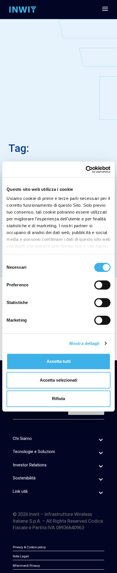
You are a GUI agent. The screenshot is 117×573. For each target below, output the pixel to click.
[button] (100, 440)
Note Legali (21, 556)
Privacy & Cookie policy (29, 547)
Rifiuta (58, 398)
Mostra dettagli (84, 343)
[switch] (102, 284)
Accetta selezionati (58, 380)
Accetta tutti (59, 361)
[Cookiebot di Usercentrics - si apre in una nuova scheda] (85, 169)
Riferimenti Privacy (26, 566)
